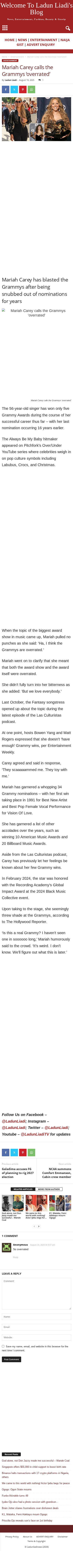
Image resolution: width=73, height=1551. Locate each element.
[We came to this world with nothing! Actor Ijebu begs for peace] (37, 1203)
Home (4, 56)
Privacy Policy (12, 1536)
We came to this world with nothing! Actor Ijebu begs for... (36, 1215)
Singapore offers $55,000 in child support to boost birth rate (34, 1466)
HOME (10, 40)
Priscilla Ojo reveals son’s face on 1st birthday (27, 1520)
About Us (27, 1536)
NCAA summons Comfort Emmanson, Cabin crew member (56, 1173)
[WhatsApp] (31, 89)
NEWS (22, 40)
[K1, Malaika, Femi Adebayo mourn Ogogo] (60, 1203)
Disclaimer (63, 1536)
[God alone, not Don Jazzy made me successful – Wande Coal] (13, 1203)
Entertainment (17, 56)
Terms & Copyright (36, 1541)
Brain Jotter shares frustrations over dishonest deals (30, 1508)
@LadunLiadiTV (35, 1134)
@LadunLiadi (13, 1121)
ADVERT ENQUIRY (41, 44)
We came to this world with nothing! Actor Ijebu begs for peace (36, 1483)
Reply (15, 1257)
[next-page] (39, 1226)
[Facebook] (5, 89)
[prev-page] (34, 1226)
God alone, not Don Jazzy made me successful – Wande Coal (11, 1216)
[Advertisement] (36, 182)
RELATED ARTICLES (23, 1189)
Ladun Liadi (11, 80)
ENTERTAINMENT (43, 40)
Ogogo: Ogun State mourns (17, 1489)
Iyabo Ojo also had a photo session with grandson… (30, 1502)
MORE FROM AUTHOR (49, 1189)
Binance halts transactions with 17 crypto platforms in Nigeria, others (35, 1475)
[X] (14, 89)
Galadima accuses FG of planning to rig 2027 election (18, 1173)
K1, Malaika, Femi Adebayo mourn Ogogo (57, 1215)
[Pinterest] (23, 89)
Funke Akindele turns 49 (15, 1495)
